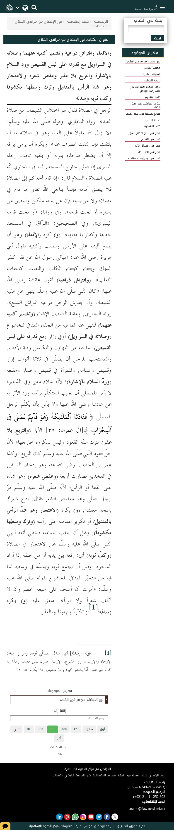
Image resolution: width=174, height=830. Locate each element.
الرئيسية (101, 21)
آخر (59, 738)
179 (76, 729)
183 (29, 729)
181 (52, 729)
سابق (89, 729)
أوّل (102, 729)
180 (64, 729)
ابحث (157, 38)
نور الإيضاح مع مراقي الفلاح (38, 21)
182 (40, 729)
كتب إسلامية (78, 21)
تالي (16, 729)
